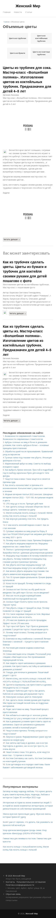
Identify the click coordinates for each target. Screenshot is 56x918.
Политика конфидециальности (20, 885)
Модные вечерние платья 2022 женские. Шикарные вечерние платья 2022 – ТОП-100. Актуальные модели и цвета (28, 497)
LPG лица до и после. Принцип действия (24, 503)
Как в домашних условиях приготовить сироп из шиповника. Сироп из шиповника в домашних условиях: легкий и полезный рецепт (27, 724)
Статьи (28, 12)
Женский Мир (28, 5)
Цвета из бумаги (17, 53)
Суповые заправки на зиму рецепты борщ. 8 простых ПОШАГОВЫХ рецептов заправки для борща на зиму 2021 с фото (28, 534)
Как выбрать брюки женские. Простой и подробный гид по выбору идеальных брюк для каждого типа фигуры (28, 472)
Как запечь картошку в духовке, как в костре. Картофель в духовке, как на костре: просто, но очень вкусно (25, 746)
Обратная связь (13, 894)
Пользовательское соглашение (31, 882)
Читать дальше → (12, 239)
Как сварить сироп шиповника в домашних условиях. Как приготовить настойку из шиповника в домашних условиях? (27, 666)
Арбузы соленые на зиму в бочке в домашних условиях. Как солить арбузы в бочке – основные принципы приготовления (26, 445)
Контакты (10, 882)
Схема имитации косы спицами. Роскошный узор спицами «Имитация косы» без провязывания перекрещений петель (27, 657)
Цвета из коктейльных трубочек (41, 38)
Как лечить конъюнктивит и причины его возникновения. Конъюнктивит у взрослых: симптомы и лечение (28, 488)
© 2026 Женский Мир (15, 875)
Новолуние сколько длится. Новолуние (24, 697)
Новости (18, 12)
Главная (6, 12)
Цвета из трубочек (17, 38)
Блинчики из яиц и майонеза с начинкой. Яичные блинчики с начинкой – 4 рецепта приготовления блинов (27, 641)
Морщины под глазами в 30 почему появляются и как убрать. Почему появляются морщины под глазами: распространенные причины (27, 558)
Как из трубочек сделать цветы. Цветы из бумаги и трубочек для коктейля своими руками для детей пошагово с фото (25, 271)
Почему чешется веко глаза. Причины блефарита (29, 540)
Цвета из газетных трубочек (41, 53)
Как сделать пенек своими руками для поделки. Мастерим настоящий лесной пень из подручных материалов (26, 703)
